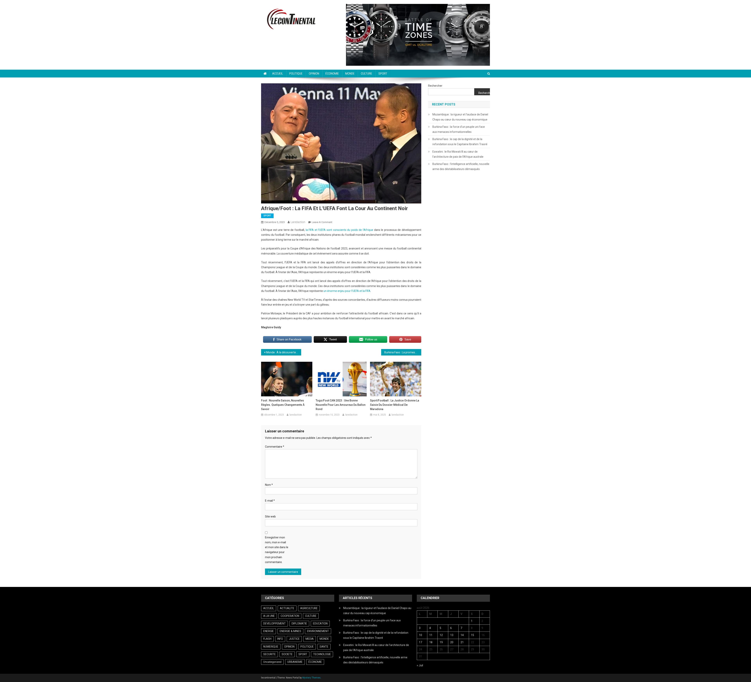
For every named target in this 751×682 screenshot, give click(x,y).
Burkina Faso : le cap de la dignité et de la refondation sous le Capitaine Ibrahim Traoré (459, 142)
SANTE (324, 646)
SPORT (382, 73)
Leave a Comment (322, 222)
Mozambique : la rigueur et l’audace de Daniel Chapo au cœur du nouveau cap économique (460, 117)
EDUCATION (320, 623)
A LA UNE (269, 615)
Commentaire (274, 446)
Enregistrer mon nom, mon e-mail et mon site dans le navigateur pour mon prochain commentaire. (276, 550)
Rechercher (435, 85)
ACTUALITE (287, 608)
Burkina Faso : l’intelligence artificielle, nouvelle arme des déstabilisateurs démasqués (460, 166)
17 (420, 642)
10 (420, 635)
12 (441, 635)
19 (441, 642)
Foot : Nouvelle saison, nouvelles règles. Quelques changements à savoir (283, 405)
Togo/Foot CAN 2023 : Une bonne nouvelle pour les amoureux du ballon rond (341, 405)
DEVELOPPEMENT (274, 623)
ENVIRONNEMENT (318, 631)
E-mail (270, 500)
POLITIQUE (296, 73)
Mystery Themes (311, 677)
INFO (280, 638)
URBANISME (295, 661)
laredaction (298, 222)
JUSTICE (294, 638)
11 (430, 635)
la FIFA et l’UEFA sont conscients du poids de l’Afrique (339, 229)
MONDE (350, 73)
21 (462, 642)
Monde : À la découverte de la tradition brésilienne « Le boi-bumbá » (283, 352)
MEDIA (309, 638)
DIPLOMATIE (299, 623)
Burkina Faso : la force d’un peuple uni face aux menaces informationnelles (458, 129)
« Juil (420, 665)
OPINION (314, 73)
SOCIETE (287, 654)
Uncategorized (272, 661)
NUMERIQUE (270, 646)
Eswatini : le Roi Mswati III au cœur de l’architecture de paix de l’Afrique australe (457, 154)
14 (462, 635)
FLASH (267, 638)
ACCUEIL (277, 73)
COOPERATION (290, 615)
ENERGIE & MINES (290, 631)
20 (451, 642)
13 (451, 635)
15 (472, 635)
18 (430, 642)
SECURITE (269, 654)
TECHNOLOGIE (322, 654)
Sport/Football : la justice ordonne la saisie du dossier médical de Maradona (394, 405)
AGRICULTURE (309, 608)
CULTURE (366, 73)
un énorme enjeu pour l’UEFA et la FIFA (346, 290)
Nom (269, 484)
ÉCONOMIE (332, 73)
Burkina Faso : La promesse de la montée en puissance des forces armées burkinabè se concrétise (402, 352)
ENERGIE (268, 631)
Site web (270, 516)
